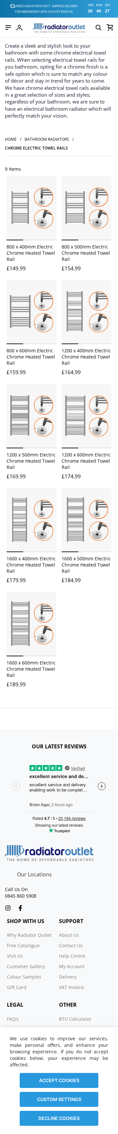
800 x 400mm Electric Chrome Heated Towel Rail (31, 253)
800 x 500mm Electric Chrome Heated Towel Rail (86, 253)
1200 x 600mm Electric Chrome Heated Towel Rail (86, 461)
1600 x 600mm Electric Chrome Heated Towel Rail (31, 669)
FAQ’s (13, 1019)
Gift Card (17, 987)
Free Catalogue (23, 945)
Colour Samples (24, 977)
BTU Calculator (75, 1019)
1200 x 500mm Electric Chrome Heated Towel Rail (31, 461)
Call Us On (16, 889)
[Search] (98, 27)
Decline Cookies (59, 1118)
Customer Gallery (26, 966)
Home (11, 139)
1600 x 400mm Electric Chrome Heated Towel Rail (31, 564)
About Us (69, 935)
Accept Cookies (59, 1080)
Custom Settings (59, 1099)
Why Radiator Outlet (29, 935)
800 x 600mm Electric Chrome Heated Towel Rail (31, 356)
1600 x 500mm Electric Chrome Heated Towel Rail (86, 564)
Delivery (68, 977)
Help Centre (72, 956)
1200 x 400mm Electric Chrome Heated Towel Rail (86, 356)
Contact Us (71, 945)
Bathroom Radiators (47, 139)
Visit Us (15, 956)
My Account (72, 966)
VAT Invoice (71, 987)
